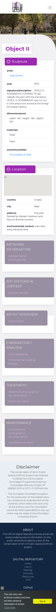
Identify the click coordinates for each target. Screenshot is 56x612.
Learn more (9, 608)
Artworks (28, 573)
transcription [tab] (16, 321)
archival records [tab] (18, 292)
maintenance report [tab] (20, 442)
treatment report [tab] (18, 401)
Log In (28, 567)
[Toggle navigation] (50, 7)
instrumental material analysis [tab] (22, 362)
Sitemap (28, 570)
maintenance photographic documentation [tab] (18, 433)
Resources (28, 576)
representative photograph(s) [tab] (17, 258)
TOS (28, 580)
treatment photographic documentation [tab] (23, 393)
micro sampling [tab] (18, 354)
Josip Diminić (16, 75)
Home (28, 563)
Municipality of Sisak (20, 154)
